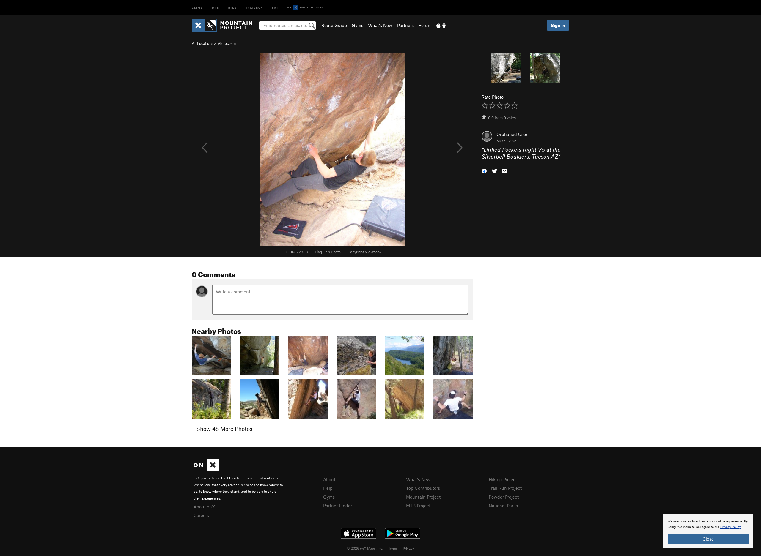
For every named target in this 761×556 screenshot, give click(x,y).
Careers (201, 515)
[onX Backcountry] (305, 7)
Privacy (408, 548)
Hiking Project (503, 479)
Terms (393, 548)
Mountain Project (423, 497)
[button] (484, 170)
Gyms (357, 25)
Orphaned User (511, 134)
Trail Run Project (505, 488)
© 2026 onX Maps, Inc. (365, 548)
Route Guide (334, 25)
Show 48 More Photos (224, 428)
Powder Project (504, 497)
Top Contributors (423, 488)
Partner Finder (337, 505)
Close (708, 538)
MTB (215, 7)
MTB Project (418, 505)
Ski (275, 7)
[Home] (225, 25)
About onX (204, 506)
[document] (708, 531)
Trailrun (254, 7)
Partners (405, 25)
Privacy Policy (730, 527)
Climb (197, 7)
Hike (232, 7)
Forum (425, 25)
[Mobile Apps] (441, 25)
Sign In (558, 25)
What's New (380, 25)
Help (328, 488)
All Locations (202, 43)
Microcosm (226, 43)
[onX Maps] (206, 469)
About (329, 479)
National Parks (503, 505)
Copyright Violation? (364, 251)
